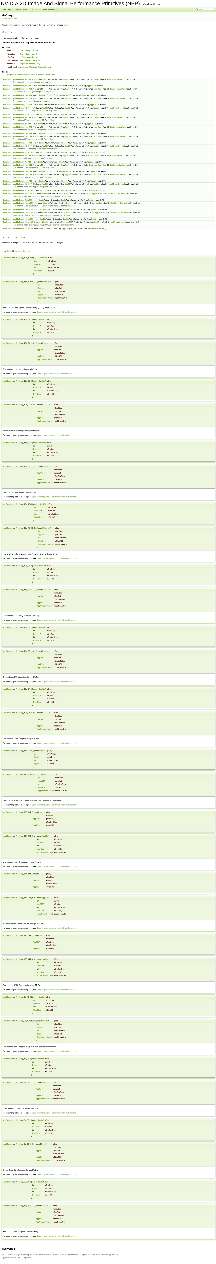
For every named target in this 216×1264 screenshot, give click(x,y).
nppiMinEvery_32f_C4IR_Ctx (24, 184)
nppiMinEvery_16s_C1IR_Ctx (24, 98)
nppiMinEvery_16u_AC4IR (23, 209)
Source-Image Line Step (30, 54)
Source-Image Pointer (29, 51)
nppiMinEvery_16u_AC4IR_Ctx (25, 203)
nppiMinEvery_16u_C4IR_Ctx (24, 165)
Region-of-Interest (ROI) (30, 64)
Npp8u (43, 79)
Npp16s (45, 98)
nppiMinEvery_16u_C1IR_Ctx (24, 89)
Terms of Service (61, 1255)
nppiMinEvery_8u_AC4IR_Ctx (24, 194)
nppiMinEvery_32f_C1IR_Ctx (24, 108)
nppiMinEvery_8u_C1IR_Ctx (24, 79)
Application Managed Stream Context (35, 67)
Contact (114, 1255)
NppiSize (94, 79)
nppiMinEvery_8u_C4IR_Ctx (24, 156)
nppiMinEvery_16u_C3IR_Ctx (24, 127)
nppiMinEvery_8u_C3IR (22, 124)
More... (66, 25)
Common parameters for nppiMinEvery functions (56, 312)
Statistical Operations (9, 18)
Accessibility (74, 1255)
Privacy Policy (7, 1255)
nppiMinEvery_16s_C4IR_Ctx (24, 175)
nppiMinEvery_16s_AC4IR (23, 219)
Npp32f (45, 108)
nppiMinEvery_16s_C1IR (22, 105)
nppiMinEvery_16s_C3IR (22, 143)
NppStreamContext (114, 79)
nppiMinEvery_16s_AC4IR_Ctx (25, 213)
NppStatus (6, 79)
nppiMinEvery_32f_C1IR (22, 114)
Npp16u (45, 89)
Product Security (103, 1255)
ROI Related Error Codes (44, 75)
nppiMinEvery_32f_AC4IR (23, 229)
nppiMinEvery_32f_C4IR (22, 190)
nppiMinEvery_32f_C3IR (22, 152)
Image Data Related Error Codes (20, 75)
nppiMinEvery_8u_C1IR (22, 86)
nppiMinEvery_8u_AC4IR (22, 200)
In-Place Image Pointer (29, 57)
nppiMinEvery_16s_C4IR (22, 181)
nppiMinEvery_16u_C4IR (22, 171)
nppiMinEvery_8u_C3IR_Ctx (24, 117)
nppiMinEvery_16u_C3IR (22, 133)
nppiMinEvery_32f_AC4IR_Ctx (25, 222)
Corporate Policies (87, 1255)
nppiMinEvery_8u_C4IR (22, 162)
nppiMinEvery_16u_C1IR (22, 95)
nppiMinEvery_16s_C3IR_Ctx (24, 136)
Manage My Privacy (21, 1255)
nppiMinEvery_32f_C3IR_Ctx (24, 146)
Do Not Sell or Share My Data (41, 1255)
